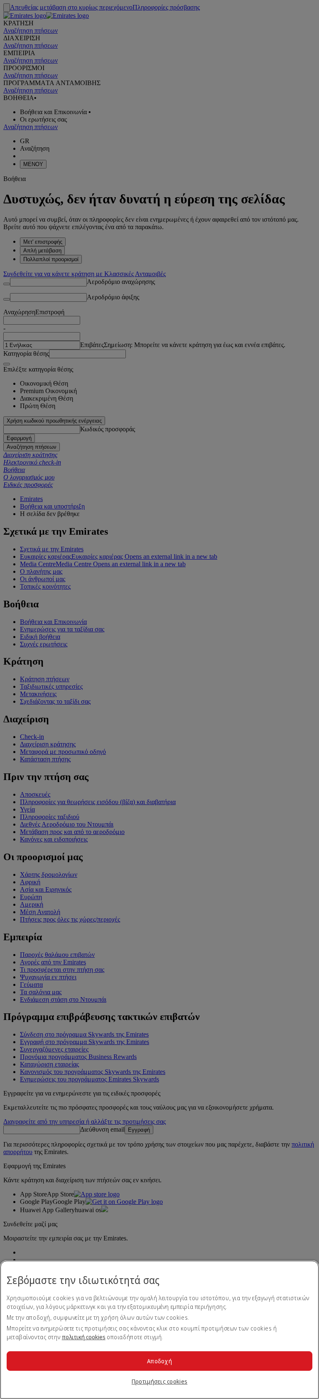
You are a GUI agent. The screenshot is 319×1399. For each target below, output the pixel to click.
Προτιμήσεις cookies (159, 1381)
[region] (159, 1329)
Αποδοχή (159, 1361)
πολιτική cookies (84, 1337)
